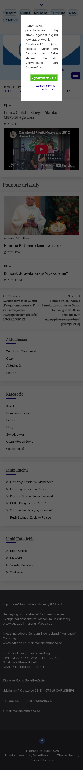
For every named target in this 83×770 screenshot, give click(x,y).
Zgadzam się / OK (44, 78)
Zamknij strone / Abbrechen (45, 87)
